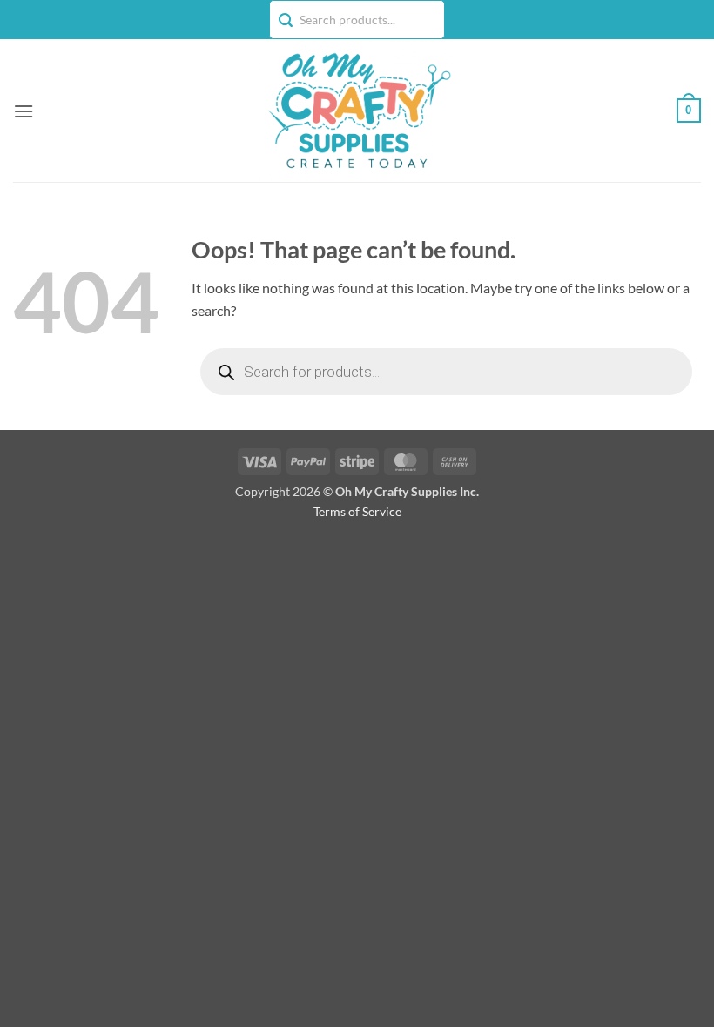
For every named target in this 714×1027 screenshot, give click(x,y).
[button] (23, 111)
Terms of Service (357, 511)
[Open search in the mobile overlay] (446, 371)
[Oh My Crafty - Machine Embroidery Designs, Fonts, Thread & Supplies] (357, 110)
